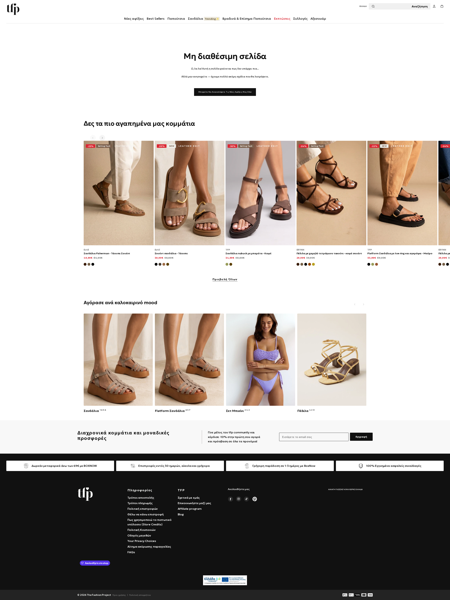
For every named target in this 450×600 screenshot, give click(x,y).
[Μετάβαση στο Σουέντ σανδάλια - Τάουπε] (190, 193)
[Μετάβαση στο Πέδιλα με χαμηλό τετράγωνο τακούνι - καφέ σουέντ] (332, 193)
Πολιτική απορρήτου (140, 595)
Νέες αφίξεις (134, 19)
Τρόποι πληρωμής (140, 503)
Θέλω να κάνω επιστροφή (145, 514)
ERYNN (300, 249)
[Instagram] (238, 499)
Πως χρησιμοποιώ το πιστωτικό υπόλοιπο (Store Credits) (149, 522)
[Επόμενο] (102, 138)
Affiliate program (190, 508)
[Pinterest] (254, 499)
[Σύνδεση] (434, 6)
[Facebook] (230, 499)
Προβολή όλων (225, 279)
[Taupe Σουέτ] (301, 264)
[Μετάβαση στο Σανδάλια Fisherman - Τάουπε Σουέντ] (119, 193)
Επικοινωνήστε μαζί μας (194, 503)
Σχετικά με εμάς (189, 497)
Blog (181, 514)
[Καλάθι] (442, 6)
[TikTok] (246, 499)
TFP (228, 249)
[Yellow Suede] (313, 264)
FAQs (131, 552)
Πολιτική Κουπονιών (141, 530)
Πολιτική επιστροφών (142, 508)
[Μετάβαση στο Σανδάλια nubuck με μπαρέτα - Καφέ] (260, 193)
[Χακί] (227, 264)
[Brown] (376, 264)
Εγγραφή (361, 436)
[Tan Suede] (309, 264)
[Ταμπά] (163, 264)
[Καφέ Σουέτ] (85, 264)
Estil (86, 249)
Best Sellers (156, 19)
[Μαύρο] (156, 264)
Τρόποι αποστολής (140, 497)
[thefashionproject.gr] (85, 494)
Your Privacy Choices (141, 541)
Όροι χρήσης (119, 595)
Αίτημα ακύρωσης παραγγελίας (149, 546)
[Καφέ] (167, 264)
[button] (363, 6)
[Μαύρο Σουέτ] (92, 264)
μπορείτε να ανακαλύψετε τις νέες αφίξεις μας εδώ (225, 92)
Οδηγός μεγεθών (139, 535)
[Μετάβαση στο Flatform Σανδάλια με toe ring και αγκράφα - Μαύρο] (402, 193)
